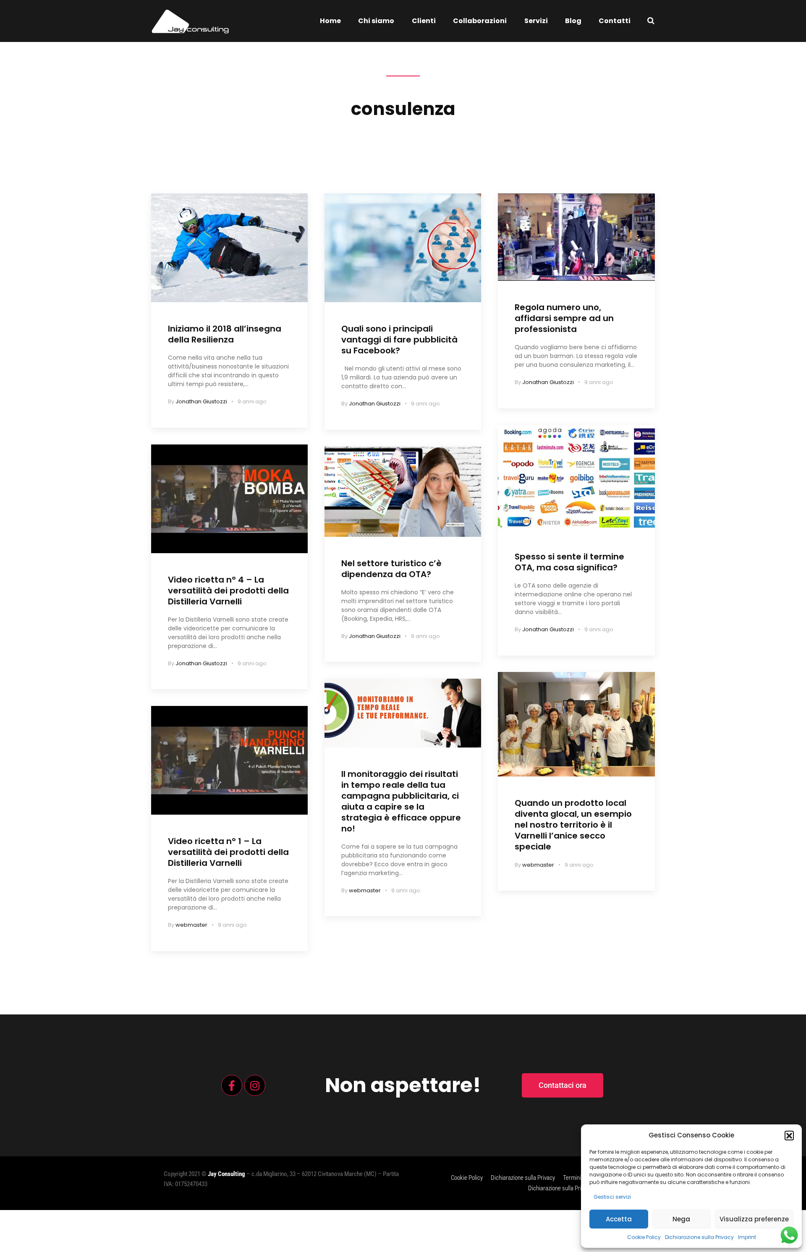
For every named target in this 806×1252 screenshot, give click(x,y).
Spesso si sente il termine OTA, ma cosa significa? (569, 562)
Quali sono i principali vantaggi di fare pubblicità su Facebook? (399, 339)
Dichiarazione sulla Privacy (699, 1237)
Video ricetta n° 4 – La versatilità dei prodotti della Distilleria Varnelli (228, 590)
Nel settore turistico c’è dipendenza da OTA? (391, 568)
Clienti (424, 21)
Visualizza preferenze (754, 1219)
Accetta (619, 1219)
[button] (789, 1135)
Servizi (536, 21)
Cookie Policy (644, 1237)
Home (330, 21)
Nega (681, 1219)
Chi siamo (376, 21)
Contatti (615, 21)
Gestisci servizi (612, 1196)
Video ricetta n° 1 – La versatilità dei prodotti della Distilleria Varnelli (228, 852)
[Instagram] (254, 1085)
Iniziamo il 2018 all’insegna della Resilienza (224, 334)
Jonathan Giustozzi (201, 401)
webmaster (191, 925)
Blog (573, 21)
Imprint (747, 1237)
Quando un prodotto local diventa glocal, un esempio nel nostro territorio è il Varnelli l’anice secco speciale (573, 824)
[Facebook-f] (231, 1085)
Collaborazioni (480, 21)
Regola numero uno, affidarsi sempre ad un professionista (564, 318)
